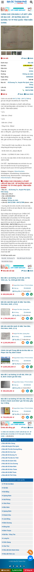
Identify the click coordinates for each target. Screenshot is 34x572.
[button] (2, 2)
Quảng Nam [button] (7, 495)
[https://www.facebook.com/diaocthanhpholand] (13, 566)
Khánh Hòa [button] (7, 515)
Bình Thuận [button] (7, 530)
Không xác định (28, 74)
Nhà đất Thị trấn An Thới (10, 458)
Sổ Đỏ (31, 71)
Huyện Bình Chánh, (19, 285)
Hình (31, 58)
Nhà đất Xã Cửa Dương (10, 463)
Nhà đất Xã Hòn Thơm (9, 469)
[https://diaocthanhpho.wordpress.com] (20, 566)
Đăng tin (29, 570)
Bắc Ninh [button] (6, 507)
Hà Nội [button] (5, 488)
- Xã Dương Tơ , (12, 82)
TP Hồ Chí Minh (28, 285)
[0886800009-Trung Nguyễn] (28, 318)
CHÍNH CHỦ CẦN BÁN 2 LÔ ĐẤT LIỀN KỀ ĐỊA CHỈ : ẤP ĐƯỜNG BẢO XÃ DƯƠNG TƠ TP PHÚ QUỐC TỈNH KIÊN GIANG (16, 434)
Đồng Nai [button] (6, 526)
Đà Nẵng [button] (6, 491)
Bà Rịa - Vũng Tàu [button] (9, 534)
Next (25, 58)
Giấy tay (16, 288)
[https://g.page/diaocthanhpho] (17, 566)
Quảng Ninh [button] (7, 511)
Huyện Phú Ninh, (18, 309)
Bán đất (30, 62)
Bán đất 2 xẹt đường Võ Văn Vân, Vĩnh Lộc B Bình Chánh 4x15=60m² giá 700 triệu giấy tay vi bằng (17, 401)
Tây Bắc (17, 315)
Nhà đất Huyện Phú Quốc (24, 258)
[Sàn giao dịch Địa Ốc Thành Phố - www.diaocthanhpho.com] (17, 3)
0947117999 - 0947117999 (21, 98)
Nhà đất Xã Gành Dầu (9, 461)
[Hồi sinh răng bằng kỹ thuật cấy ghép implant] (17, 9)
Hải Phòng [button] (6, 499)
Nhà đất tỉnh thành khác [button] (11, 550)
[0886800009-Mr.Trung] (28, 294)
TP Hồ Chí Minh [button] (8, 484)
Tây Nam (17, 364)
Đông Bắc (17, 291)
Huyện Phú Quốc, (24, 82)
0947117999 (29, 87)
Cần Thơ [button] (6, 546)
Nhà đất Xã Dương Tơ (9, 455)
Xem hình (29, 94)
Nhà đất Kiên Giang (7, 261)
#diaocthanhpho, (19, 171)
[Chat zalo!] (30, 554)
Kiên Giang (4, 192)
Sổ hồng (16, 312)
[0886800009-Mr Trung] (28, 417)
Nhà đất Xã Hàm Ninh (9, 466)
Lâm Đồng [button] (6, 519)
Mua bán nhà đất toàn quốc (14, 480)
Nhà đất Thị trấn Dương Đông (12, 449)
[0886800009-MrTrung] (28, 366)
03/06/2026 (29, 77)
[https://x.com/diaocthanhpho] (10, 566)
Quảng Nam (26, 309)
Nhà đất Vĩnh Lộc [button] (9, 554)
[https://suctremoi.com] (24, 566)
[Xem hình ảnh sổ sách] (23, 294)
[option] (3, 53)
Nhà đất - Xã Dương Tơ (8, 258)
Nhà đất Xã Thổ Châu (9, 475)
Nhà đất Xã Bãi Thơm (9, 472)
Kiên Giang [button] (7, 542)
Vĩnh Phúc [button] (6, 503)
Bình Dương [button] (7, 523)
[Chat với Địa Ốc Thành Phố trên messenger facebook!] (30, 560)
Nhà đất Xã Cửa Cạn (9, 452)
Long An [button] (6, 538)
